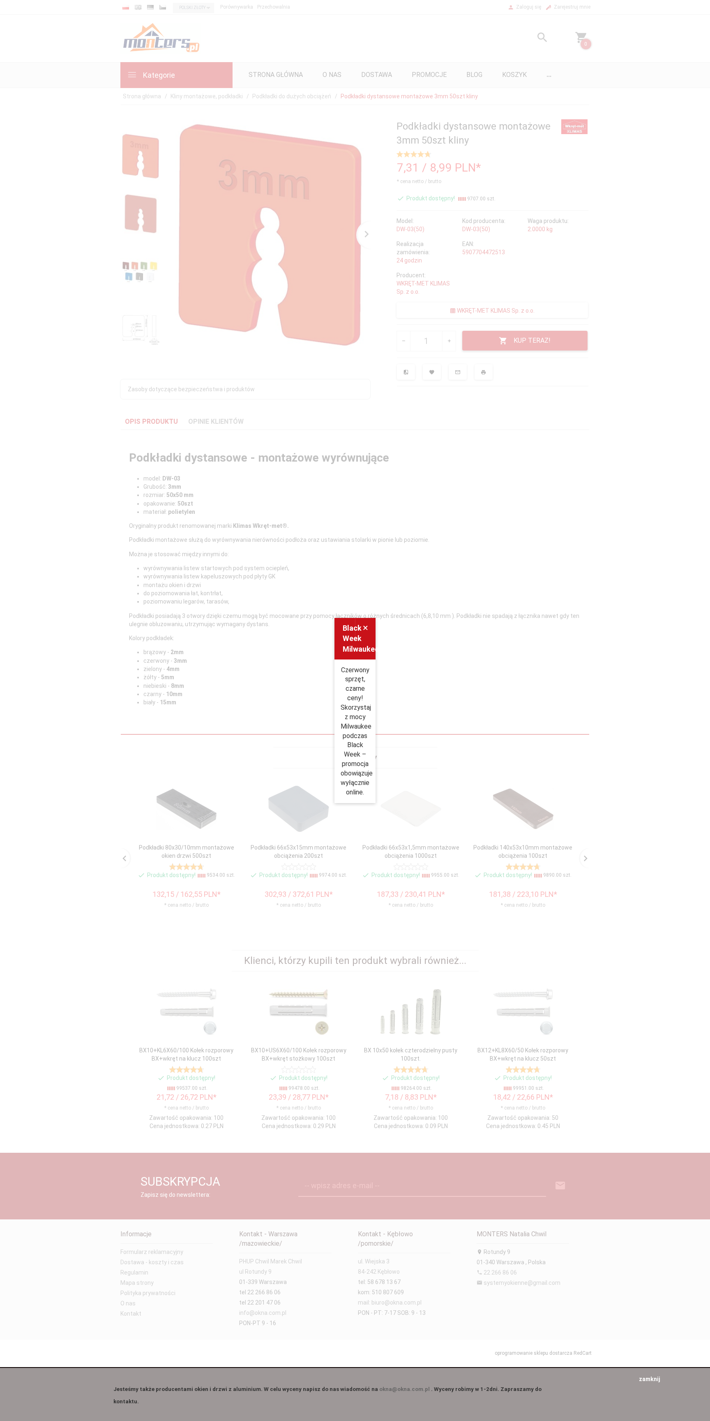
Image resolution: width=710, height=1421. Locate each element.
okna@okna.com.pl (404, 1389)
